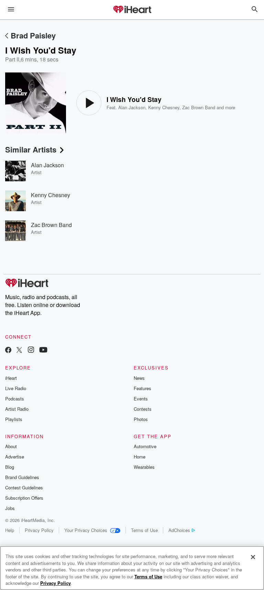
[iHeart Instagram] (31, 350)
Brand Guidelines (22, 477)
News (139, 378)
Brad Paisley (33, 35)
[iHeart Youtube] (43, 350)
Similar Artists (30, 149)
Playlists (13, 419)
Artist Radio (17, 409)
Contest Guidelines (24, 487)
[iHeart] (132, 10)
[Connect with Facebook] (8, 350)
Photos (141, 419)
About (11, 446)
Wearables (144, 467)
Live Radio (15, 388)
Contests (143, 409)
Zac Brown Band (198, 107)
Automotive (145, 446)
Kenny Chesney (163, 107)
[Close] (253, 557)
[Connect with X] (19, 350)
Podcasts (14, 398)
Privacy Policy (39, 530)
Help (9, 530)
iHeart (11, 378)
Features (142, 388)
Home (139, 456)
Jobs (10, 508)
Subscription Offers (24, 498)
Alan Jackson (131, 107)
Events (141, 398)
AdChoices (179, 530)
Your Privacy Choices (85, 530)
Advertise (14, 456)
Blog (9, 467)
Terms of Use (144, 530)
